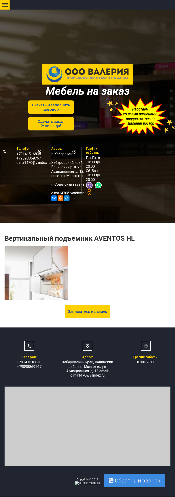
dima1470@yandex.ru (33, 162)
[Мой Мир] (66, 198)
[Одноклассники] (60, 198)
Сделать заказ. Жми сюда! (51, 124)
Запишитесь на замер (87, 311)
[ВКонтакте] (54, 198)
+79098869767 (28, 158)
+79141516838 (28, 154)
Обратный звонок (136, 480)
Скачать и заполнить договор (51, 107)
